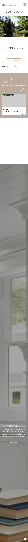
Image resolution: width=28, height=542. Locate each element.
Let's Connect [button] (14, 443)
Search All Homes (14, 60)
